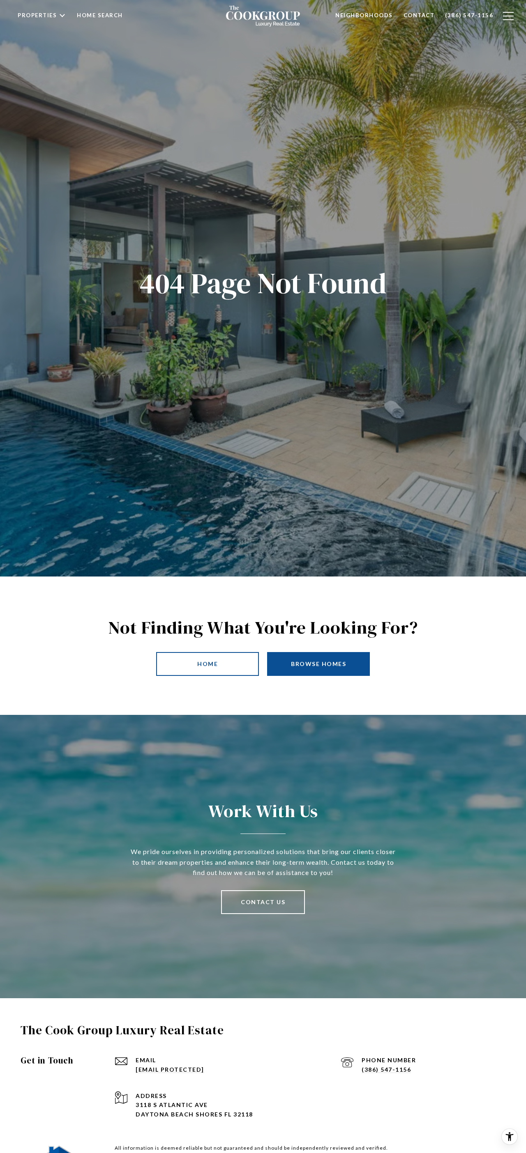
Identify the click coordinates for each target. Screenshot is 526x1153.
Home (207, 663)
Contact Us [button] (263, 901)
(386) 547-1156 (386, 1069)
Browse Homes (318, 663)
